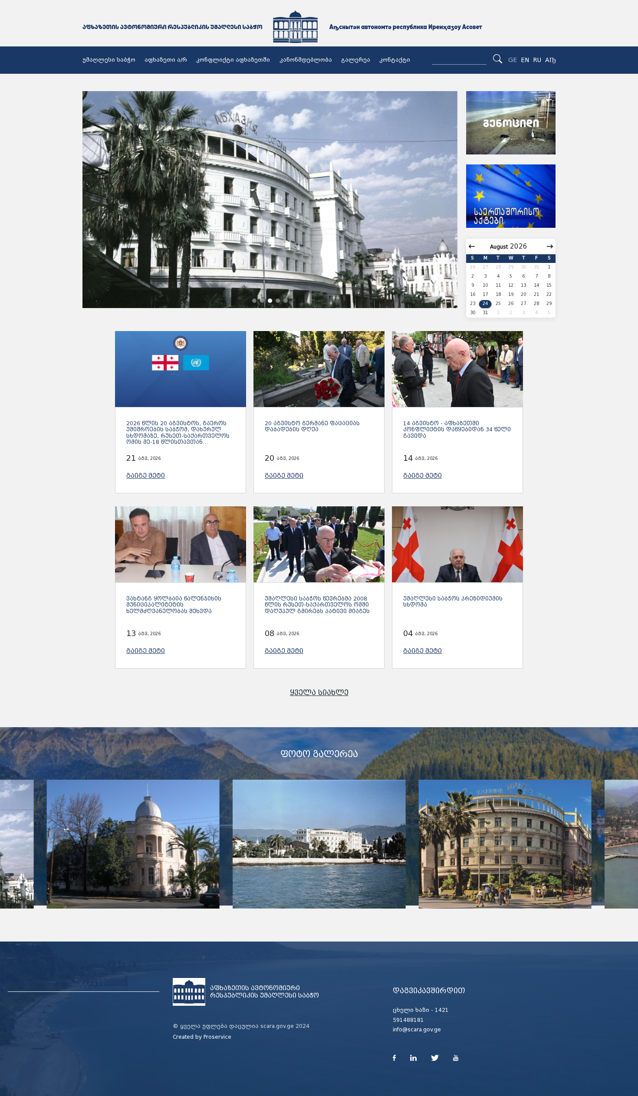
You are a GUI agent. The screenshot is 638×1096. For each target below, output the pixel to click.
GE (512, 59)
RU (537, 59)
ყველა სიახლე (319, 693)
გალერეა (355, 60)
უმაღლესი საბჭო (108, 60)
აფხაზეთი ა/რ (166, 60)
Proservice (217, 1037)
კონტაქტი (394, 60)
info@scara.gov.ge (417, 1030)
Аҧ (550, 59)
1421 (442, 1010)
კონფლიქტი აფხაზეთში (233, 60)
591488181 (408, 1020)
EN (525, 59)
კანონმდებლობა (306, 60)
